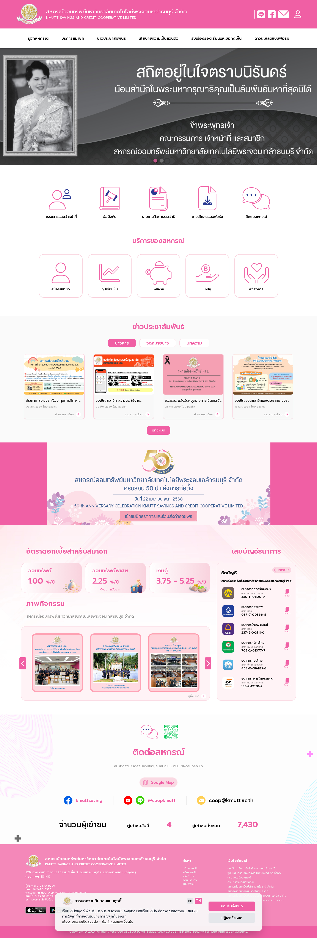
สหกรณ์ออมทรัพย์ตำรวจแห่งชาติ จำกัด (251, 886)
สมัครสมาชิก (190, 872)
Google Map (162, 782)
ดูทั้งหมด (158, 430)
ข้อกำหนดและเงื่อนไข (117, 921)
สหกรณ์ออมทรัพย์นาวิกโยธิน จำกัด (248, 891)
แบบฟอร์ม (189, 884)
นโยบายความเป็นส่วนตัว (158, 38)
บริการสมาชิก (190, 868)
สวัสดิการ (188, 876)
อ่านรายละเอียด (65, 414)
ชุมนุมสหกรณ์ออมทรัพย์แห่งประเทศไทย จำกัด (254, 873)
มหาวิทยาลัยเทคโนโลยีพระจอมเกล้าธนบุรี (251, 868)
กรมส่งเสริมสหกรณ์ (239, 877)
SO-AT (141, 932)
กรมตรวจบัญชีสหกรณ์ (241, 882)
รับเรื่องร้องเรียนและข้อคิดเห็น (216, 38)
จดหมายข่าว (190, 880)
